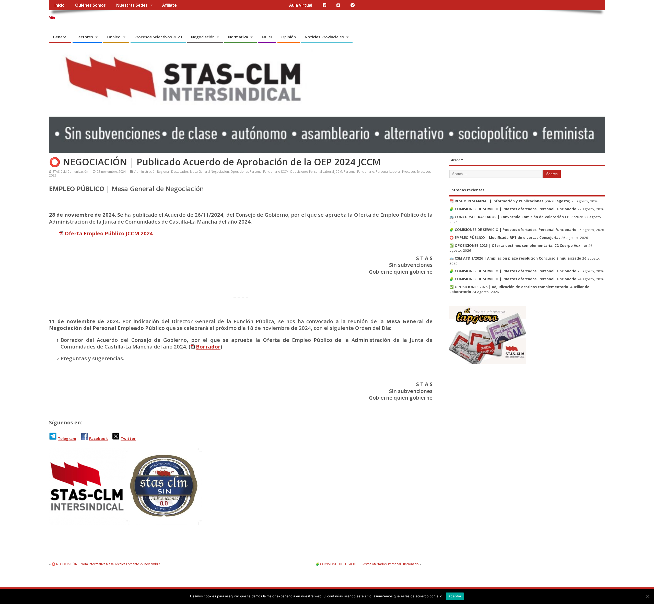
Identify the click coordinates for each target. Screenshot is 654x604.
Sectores (84, 36)
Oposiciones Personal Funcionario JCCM (259, 171)
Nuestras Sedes (132, 5)
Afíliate (169, 5)
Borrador (208, 346)
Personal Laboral (388, 171)
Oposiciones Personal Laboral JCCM (316, 171)
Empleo (114, 36)
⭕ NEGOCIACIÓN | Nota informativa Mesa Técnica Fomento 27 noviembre (106, 564)
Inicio (59, 5)
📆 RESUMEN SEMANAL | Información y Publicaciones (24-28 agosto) (509, 201)
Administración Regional (152, 171)
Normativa (238, 36)
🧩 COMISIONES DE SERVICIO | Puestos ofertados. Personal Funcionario (367, 564)
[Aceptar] (647, 596)
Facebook (98, 438)
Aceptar (454, 596)
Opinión (288, 36)
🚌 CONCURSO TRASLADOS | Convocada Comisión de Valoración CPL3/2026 (516, 217)
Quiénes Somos (90, 5)
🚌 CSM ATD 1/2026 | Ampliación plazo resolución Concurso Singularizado (515, 258)
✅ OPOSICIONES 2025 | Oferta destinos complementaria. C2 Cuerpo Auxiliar (518, 245)
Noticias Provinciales (324, 36)
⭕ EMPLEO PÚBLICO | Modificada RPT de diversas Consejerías (504, 237)
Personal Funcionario (359, 171)
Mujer (267, 36)
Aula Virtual (300, 5)
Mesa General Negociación (209, 171)
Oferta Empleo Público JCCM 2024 (109, 233)
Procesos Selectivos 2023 (158, 36)
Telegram (67, 438)
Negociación (203, 36)
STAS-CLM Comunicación (70, 171)
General (60, 36)
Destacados (180, 171)
